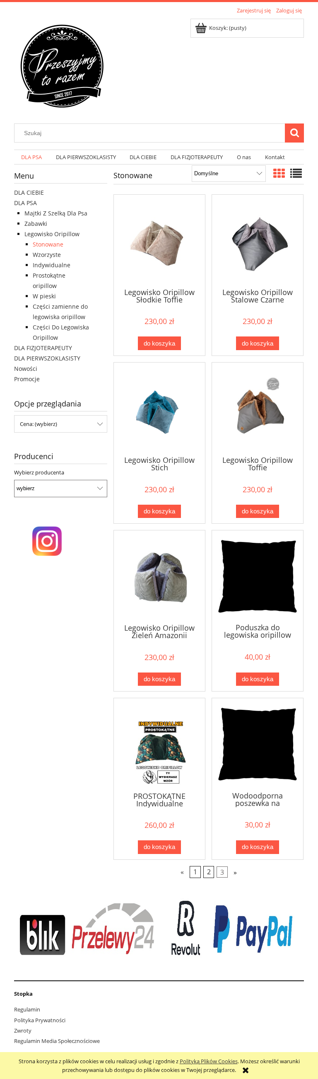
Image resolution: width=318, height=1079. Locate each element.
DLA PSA (25, 203)
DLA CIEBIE (29, 192)
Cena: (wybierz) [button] (38, 424)
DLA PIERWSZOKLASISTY (47, 358)
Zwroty (22, 1030)
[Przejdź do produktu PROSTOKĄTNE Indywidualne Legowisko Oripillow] (159, 744)
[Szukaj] (294, 133)
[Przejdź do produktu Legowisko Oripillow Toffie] (257, 408)
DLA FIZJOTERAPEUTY (43, 348)
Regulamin (27, 1009)
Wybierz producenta (39, 472)
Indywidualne (51, 265)
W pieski (44, 296)
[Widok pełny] (296, 173)
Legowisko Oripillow (52, 234)
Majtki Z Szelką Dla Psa (55, 213)
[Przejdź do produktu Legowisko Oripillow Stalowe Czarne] (257, 240)
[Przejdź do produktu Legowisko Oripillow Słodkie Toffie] (159, 240)
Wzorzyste (47, 255)
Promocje (27, 379)
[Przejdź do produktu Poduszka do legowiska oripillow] (257, 576)
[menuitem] (31, 157)
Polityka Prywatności (39, 1020)
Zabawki (35, 223)
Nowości (25, 369)
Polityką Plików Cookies (209, 1061)
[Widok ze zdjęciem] (279, 173)
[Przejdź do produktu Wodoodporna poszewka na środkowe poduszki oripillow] (257, 744)
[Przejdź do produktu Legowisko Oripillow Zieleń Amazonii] (159, 576)
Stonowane (48, 244)
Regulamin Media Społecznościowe (57, 1041)
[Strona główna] (61, 65)
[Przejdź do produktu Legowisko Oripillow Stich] (159, 408)
